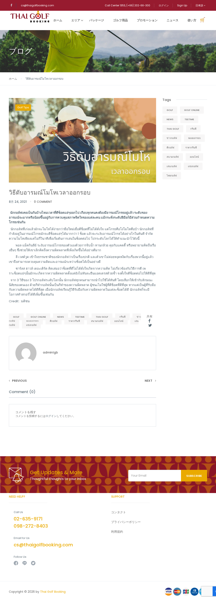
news (60, 316)
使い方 (192, 20)
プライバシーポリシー (126, 522)
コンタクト (118, 512)
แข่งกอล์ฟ (31, 325)
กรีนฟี (122, 316)
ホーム (57, 20)
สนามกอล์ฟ (97, 321)
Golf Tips (23, 107)
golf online (38, 316)
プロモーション (147, 20)
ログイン (164, 5)
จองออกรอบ (32, 321)
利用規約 (117, 531)
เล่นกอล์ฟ (172, 166)
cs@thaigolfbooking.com (37, 5)
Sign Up (182, 5)
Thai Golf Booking (53, 592)
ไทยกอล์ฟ (172, 175)
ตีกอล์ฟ (53, 321)
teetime (80, 316)
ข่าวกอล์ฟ (172, 138)
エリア (75, 20)
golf (16, 316)
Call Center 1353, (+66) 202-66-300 (127, 5)
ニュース (172, 20)
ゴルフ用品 (120, 20)
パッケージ (96, 20)
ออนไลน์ (118, 321)
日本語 (200, 5)
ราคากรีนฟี (74, 321)
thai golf (102, 316)
